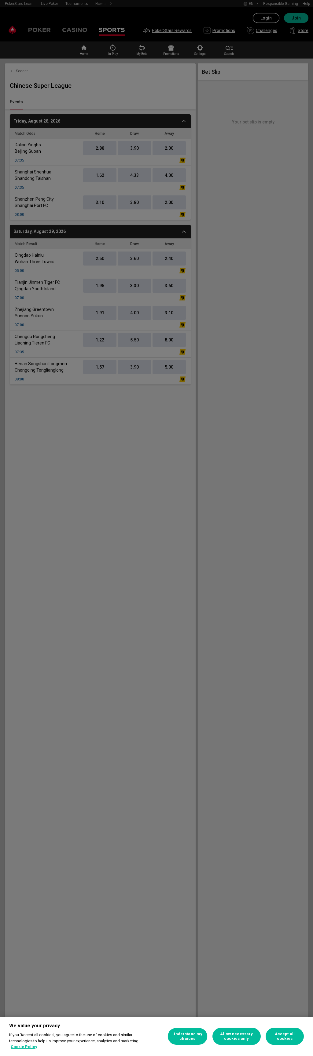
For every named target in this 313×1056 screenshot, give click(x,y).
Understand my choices (187, 1036)
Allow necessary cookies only (236, 1036)
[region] (156, 1036)
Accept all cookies (285, 1036)
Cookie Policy (24, 1046)
